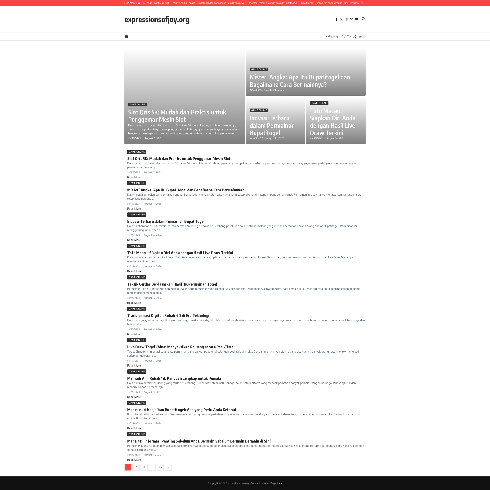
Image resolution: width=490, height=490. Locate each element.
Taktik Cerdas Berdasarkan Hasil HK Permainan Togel (172, 284)
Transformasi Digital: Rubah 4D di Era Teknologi (168, 315)
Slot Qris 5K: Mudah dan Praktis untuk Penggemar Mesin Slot (177, 115)
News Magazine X (273, 483)
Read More (134, 177)
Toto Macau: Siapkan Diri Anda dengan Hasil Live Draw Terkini (333, 121)
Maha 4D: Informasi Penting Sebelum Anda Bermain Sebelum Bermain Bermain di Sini (199, 441)
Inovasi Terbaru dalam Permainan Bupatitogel (272, 125)
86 (160, 467)
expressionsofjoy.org (157, 19)
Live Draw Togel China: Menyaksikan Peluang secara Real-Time (180, 346)
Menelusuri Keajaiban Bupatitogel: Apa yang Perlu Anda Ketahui (181, 409)
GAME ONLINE (137, 104)
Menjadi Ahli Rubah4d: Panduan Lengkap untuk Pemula (174, 378)
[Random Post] (354, 36)
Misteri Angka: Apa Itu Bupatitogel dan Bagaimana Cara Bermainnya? (300, 80)
